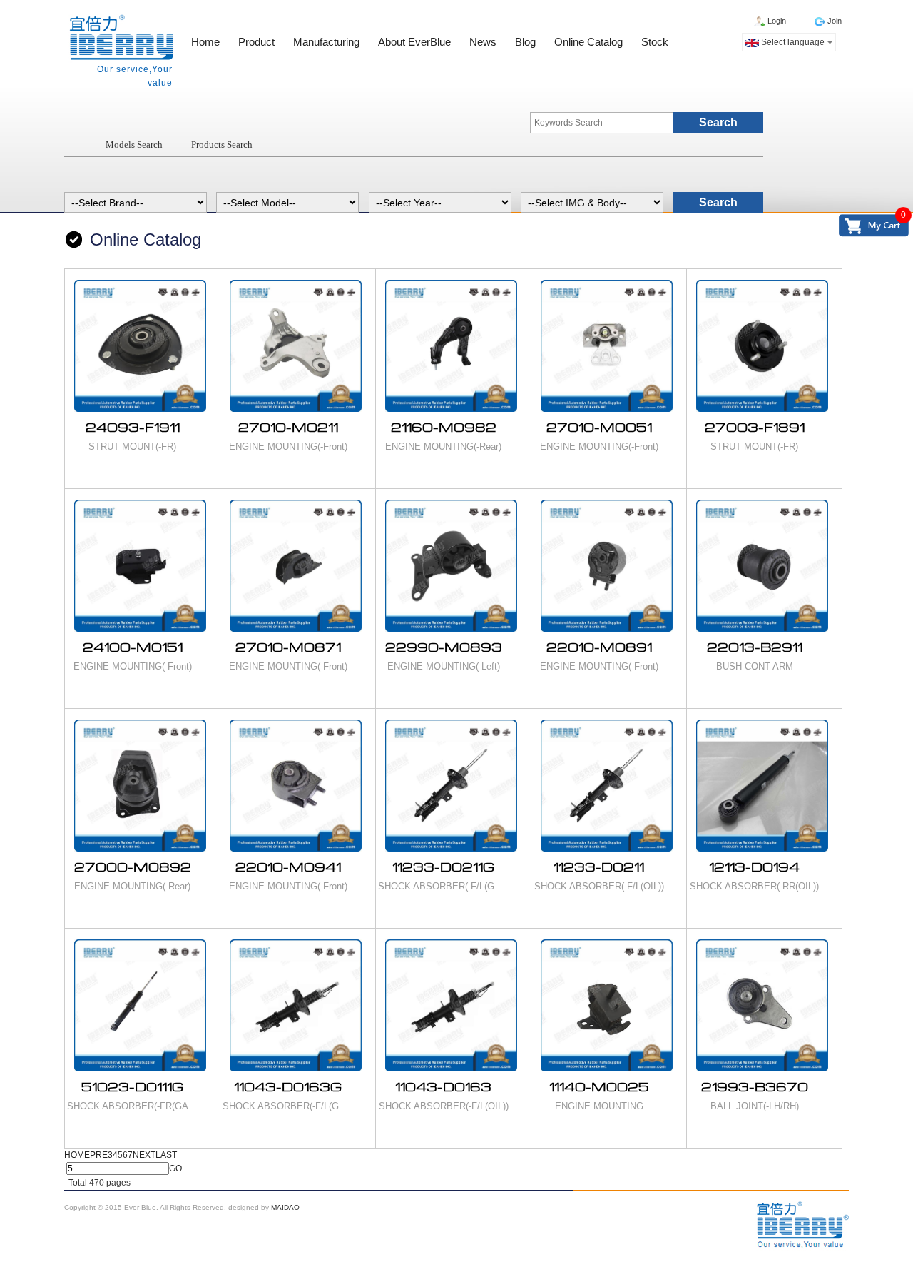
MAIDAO (285, 1207)
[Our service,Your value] (120, 38)
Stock (654, 42)
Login (776, 20)
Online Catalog (588, 42)
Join (834, 20)
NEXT (144, 1155)
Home (205, 42)
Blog (525, 42)
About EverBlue (414, 42)
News (482, 42)
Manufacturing (326, 42)
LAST (166, 1155)
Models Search (134, 144)
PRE (99, 1155)
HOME (77, 1155)
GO (175, 1168)
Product (256, 42)
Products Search (222, 144)
